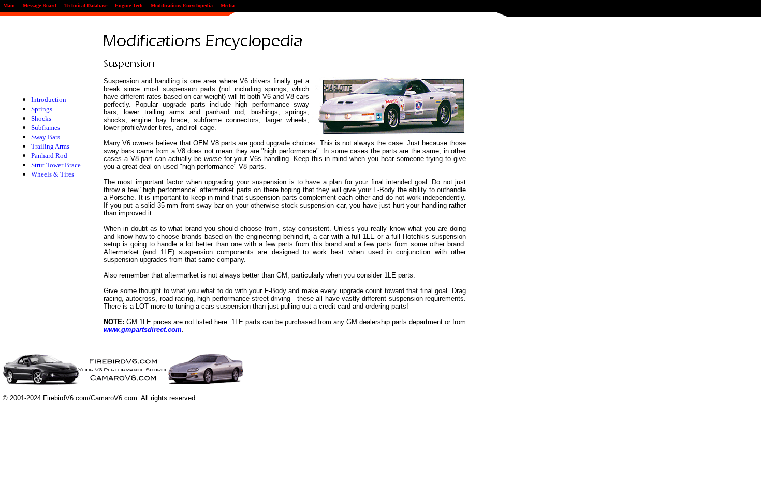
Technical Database (85, 5)
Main (10, 5)
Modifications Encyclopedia (182, 5)
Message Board (39, 5)
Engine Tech (129, 5)
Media (228, 5)
